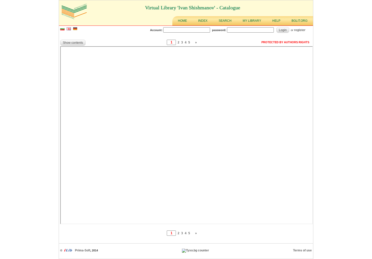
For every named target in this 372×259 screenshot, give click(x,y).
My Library (252, 20)
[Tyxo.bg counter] (195, 250)
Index (203, 20)
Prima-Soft (82, 250)
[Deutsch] (75, 29)
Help (276, 20)
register (299, 30)
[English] (69, 29)
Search (225, 20)
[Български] (62, 29)
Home (182, 20)
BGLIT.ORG (299, 20)
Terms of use (302, 250)
